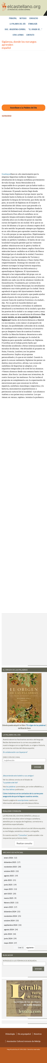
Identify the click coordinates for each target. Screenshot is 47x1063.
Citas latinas (18, 35)
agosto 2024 (9, 929)
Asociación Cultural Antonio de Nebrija (23, 1041)
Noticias (23, 18)
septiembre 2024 (10, 925)
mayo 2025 (8, 889)
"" (10, 782)
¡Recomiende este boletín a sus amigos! (18, 775)
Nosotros (38, 1034)
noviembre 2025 (10, 867)
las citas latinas (9, 789)
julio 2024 (8, 934)
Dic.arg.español (24, 1034)
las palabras (11, 786)
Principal (13, 18)
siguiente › (30, 947)
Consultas (33, 18)
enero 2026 (8, 858)
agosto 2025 (9, 876)
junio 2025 (8, 884)
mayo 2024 (8, 943)
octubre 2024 (9, 920)
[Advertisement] (23, 79)
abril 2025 (8, 893)
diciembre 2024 (10, 911)
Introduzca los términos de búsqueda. (20, 961)
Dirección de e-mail (11, 757)
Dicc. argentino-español (15, 29)
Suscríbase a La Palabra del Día (23, 107)
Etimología (32, 24)
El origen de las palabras (36, 725)
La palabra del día (18, 24)
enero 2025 (8, 907)
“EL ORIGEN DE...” (35, 29)
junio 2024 (8, 938)
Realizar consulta (24, 843)
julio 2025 (8, 880)
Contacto (30, 35)
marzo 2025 (8, 898)
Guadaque (6, 174)
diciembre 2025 (10, 862)
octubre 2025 (9, 871)
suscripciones (23, 800)
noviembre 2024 (10, 916)
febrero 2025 (9, 902)
